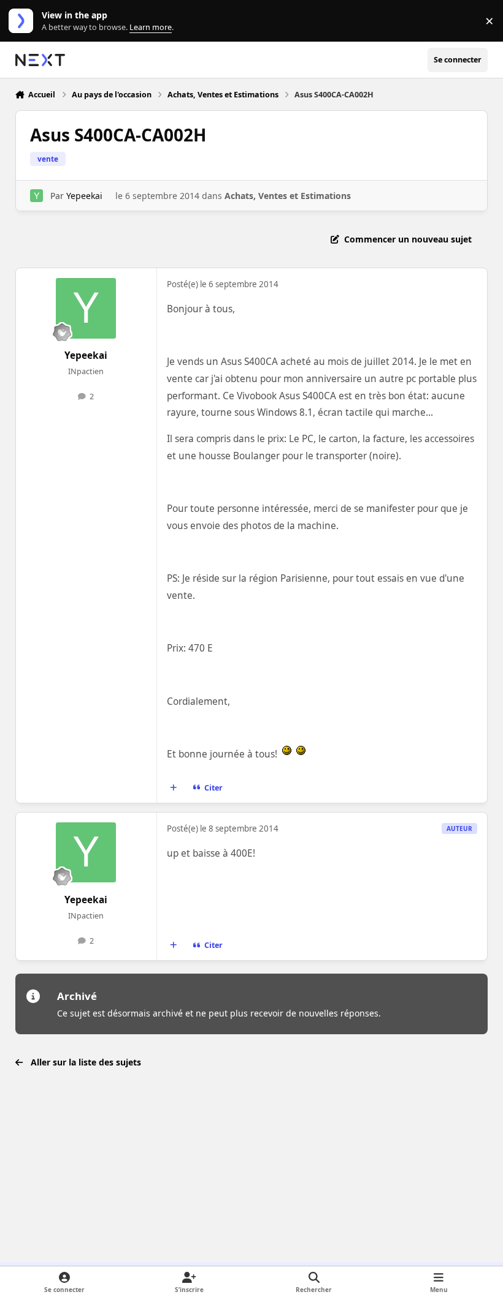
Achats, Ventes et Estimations (288, 195)
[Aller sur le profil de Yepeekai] (36, 195)
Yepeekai (84, 195)
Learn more (23, 21)
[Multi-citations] (173, 788)
